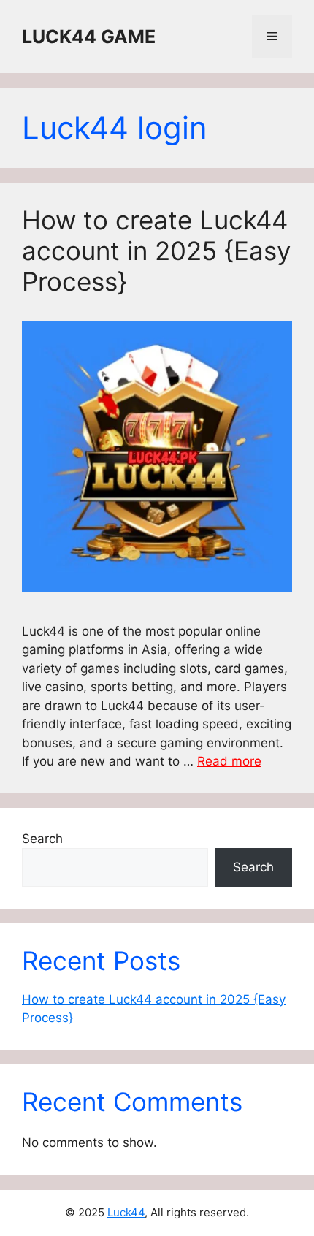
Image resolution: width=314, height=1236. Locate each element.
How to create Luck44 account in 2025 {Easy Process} (156, 251)
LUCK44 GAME (89, 36)
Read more (229, 761)
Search (42, 838)
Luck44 (126, 1212)
